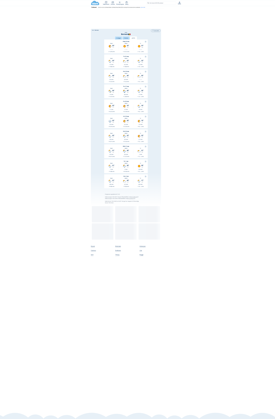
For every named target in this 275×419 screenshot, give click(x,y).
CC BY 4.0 (134, 197)
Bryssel (93, 246)
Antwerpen (143, 246)
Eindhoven (118, 250)
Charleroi (93, 250)
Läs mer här (143, 7)
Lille (141, 250)
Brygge (141, 255)
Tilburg (117, 255)
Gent (92, 255)
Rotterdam (118, 246)
